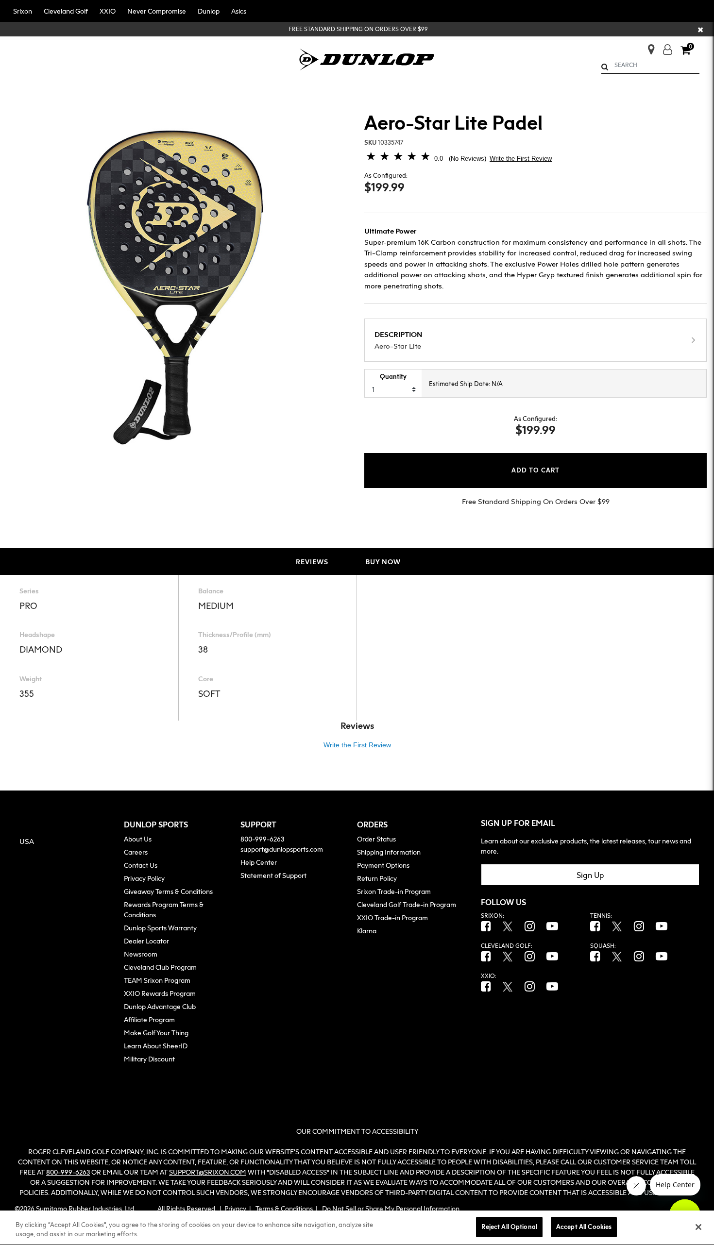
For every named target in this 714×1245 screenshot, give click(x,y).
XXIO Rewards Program (160, 993)
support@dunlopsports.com (281, 849)
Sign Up (590, 875)
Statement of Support (273, 875)
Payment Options (383, 865)
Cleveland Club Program (160, 967)
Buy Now (383, 561)
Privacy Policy (144, 878)
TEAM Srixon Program (157, 980)
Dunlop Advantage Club (160, 1006)
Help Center (258, 862)
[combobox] (650, 65)
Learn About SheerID (155, 1046)
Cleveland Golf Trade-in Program (406, 904)
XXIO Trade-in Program (392, 917)
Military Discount (149, 1059)
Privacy (235, 1208)
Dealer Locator (146, 941)
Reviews (312, 561)
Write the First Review (521, 158)
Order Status (376, 839)
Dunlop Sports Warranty (160, 928)
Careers (136, 852)
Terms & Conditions (284, 1208)
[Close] (698, 1227)
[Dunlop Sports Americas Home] (367, 58)
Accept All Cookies (584, 1226)
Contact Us (140, 865)
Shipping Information (389, 852)
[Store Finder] (647, 46)
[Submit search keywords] (604, 66)
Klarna (366, 930)
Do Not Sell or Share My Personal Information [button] (390, 1208)
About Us (138, 839)
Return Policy (377, 878)
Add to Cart (535, 470)
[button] (22, 11)
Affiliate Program (149, 1019)
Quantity (393, 376)
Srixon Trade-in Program (394, 891)
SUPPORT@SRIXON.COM (207, 1172)
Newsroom (140, 954)
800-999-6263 (262, 839)
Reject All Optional (509, 1226)
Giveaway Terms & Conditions (168, 891)
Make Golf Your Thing (156, 1032)
